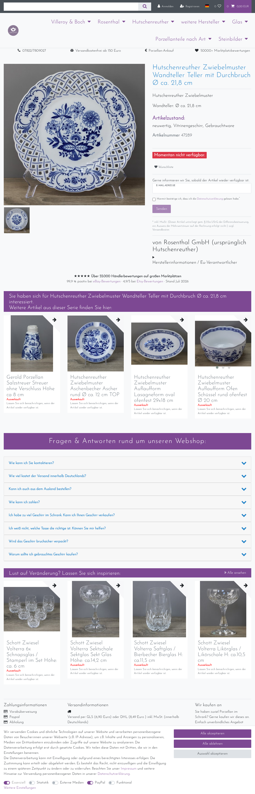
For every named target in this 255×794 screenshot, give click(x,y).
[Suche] (144, 6)
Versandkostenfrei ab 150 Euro (98, 51)
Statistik (43, 783)
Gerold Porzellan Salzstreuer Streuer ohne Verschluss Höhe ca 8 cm (30, 386)
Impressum (128, 769)
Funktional (124, 783)
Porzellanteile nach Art (180, 39)
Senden (161, 209)
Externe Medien (72, 783)
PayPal (100, 783)
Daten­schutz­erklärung (114, 774)
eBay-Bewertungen (107, 281)
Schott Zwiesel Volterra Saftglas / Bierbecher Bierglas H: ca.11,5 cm (158, 651)
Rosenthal (109, 22)
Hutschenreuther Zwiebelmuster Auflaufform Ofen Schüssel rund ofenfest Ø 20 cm (222, 389)
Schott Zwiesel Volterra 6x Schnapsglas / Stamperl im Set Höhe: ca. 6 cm (31, 654)
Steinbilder (230, 39)
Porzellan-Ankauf (161, 51)
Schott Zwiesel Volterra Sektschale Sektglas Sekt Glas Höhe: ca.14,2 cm (91, 651)
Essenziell (18, 783)
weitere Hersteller (200, 22)
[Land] (206, 6)
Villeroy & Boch (68, 22)
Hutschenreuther (150, 22)
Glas (237, 22)
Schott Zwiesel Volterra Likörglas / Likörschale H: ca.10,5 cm (221, 651)
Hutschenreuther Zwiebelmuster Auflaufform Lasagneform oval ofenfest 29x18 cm (154, 389)
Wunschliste (165, 167)
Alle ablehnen (212, 744)
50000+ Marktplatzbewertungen (225, 51)
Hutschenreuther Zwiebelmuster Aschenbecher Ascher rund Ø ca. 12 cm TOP (95, 386)
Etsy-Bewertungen (150, 281)
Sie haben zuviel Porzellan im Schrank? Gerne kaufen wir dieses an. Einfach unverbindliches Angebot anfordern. (222, 719)
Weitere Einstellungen (20, 788)
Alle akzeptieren (212, 733)
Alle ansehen (236, 573)
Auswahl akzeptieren (212, 754)
